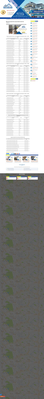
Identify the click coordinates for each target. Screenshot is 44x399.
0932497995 (34, 34)
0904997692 (34, 39)
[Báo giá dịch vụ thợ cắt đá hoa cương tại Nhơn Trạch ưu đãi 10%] (34, 158)
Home (7, 19)
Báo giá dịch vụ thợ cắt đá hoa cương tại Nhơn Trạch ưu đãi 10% (34, 161)
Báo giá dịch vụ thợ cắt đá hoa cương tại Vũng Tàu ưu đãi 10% (18, 161)
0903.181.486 (3, 396)
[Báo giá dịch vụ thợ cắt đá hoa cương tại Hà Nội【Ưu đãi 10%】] (9, 158)
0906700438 (34, 52)
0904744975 (34, 68)
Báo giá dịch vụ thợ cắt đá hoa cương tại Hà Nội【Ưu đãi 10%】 (9, 161)
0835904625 (34, 26)
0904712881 (32, 62)
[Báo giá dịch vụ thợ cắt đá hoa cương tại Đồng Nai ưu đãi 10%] (26, 158)
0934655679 (19, 178)
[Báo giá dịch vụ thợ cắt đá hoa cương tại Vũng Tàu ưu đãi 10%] (17, 158)
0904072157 (34, 47)
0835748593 (34, 31)
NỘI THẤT (9, 19)
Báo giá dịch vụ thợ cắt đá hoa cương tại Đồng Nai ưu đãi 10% (26, 161)
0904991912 (8, 178)
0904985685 (34, 74)
